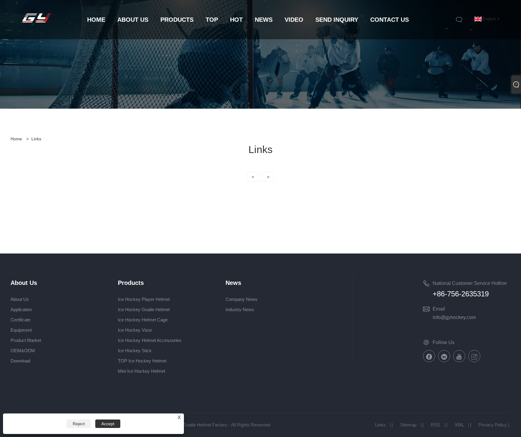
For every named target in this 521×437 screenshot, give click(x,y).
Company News (241, 299)
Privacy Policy (492, 424)
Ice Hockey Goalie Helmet (144, 309)
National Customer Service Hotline (470, 283)
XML (459, 424)
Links (36, 138)
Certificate (20, 319)
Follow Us (443, 342)
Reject (79, 423)
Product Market (26, 340)
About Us (20, 299)
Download (20, 360)
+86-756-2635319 (461, 294)
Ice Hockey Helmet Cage (143, 319)
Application (21, 309)
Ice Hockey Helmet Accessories (150, 340)
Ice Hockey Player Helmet (144, 299)
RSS (435, 424)
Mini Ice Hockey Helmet (141, 371)
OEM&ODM (23, 350)
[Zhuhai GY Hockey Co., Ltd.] (36, 23)
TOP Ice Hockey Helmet (142, 360)
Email (439, 308)
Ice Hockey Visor (135, 330)
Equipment (21, 330)
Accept (107, 423)
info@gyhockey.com (454, 317)
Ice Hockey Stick (135, 350)
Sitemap (408, 424)
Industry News (240, 309)
